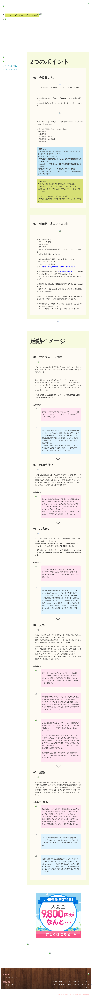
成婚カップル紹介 (65, 984)
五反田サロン (12, 977)
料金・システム (64, 981)
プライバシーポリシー (81, 990)
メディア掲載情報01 (10, 66)
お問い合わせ (67, 990)
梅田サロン (11, 985)
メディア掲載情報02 (10, 69)
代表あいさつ (76, 981)
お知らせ (76, 984)
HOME (55, 981)
